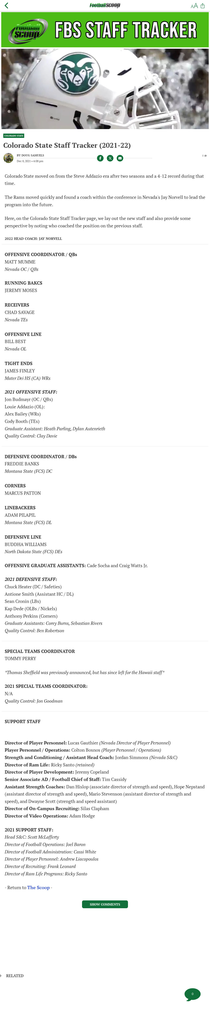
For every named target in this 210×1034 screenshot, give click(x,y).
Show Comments (105, 904)
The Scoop (38, 887)
